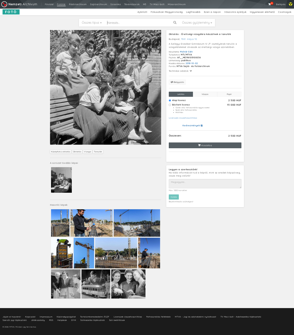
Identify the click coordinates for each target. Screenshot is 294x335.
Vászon (205, 94)
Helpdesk (62, 320)
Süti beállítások (117, 320)
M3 (144, 4)
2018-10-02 (192, 63)
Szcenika (115, 4)
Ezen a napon (212, 11)
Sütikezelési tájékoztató (92, 320)
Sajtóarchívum (98, 4)
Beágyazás (178, 82)
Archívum (23, 4)
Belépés (280, 4)
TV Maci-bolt (157, 4)
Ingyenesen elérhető (262, 11)
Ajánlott (142, 11)
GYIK (73, 320)
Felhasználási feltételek (158, 316)
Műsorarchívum (177, 4)
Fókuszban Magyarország (167, 11)
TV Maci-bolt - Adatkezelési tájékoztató (240, 316)
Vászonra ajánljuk (235, 11)
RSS (51, 320)
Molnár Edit (186, 51)
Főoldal (49, 4)
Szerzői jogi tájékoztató (15, 320)
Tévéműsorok (132, 4)
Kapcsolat (30, 316)
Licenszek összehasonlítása (183, 118)
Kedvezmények (192, 125)
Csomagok (284, 11)
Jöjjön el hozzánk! (12, 316)
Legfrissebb (193, 11)
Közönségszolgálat (66, 316)
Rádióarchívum (78, 4)
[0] (269, 4)
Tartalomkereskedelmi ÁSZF (95, 316)
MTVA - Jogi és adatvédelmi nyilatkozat (195, 316)
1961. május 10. (189, 39)
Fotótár (61, 4)
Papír (229, 94)
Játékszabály (38, 320)
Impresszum (46, 316)
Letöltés (180, 94)
